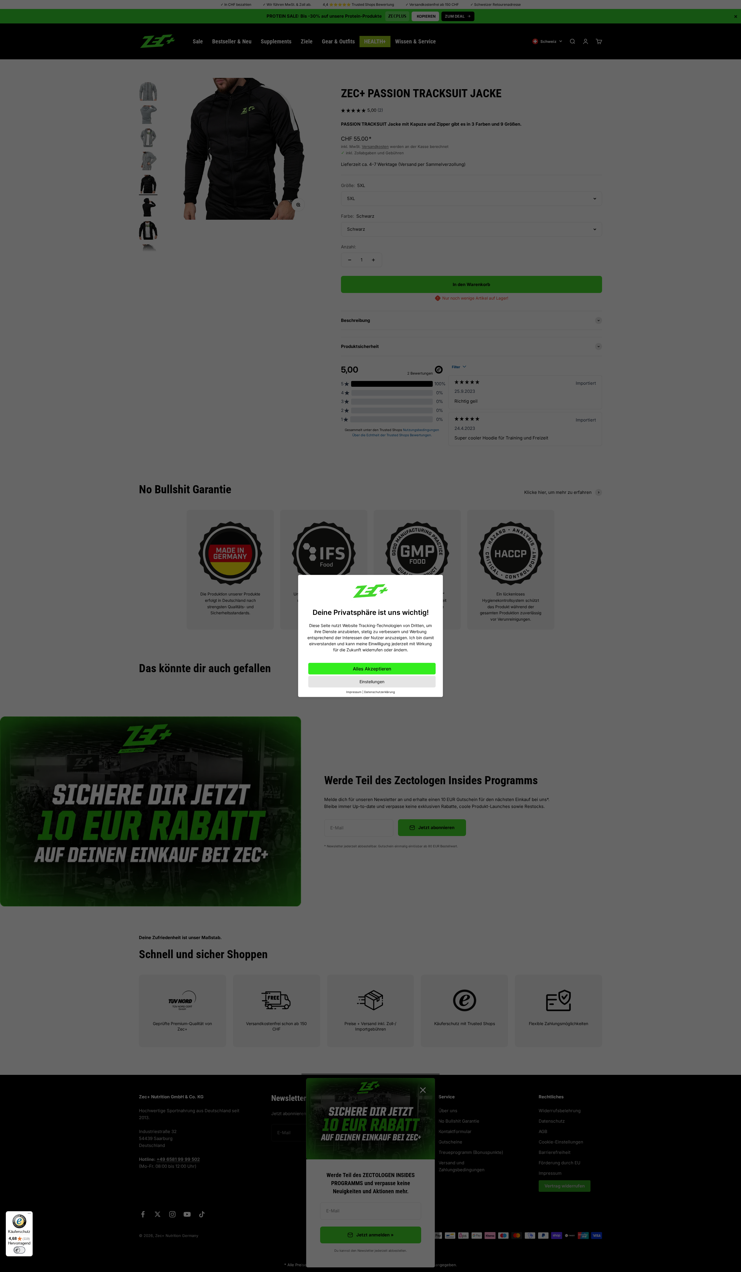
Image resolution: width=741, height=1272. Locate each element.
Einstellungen (372, 681)
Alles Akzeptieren (372, 669)
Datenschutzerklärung (379, 692)
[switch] (19, 1250)
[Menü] (29, 1214)
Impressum (354, 692)
